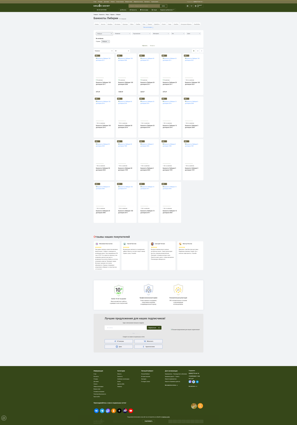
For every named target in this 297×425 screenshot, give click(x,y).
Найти (163, 6)
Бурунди (125, 24)
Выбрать (152, 45)
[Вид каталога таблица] (201, 51)
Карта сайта (97, 396)
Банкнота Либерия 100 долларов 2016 (103, 126)
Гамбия (138, 24)
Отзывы (100, 1)
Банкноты (134, 10)
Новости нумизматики (170, 379)
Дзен (120, 346)
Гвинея (150, 24)
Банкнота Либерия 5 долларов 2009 (191, 126)
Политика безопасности (100, 394)
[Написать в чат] (4, 418)
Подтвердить (148, 421)
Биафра (110, 24)
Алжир (97, 24)
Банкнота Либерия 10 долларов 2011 (147, 211)
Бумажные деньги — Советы (172, 376)
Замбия (176, 24)
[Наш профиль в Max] (190, 382)
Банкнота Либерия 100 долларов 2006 (125, 83)
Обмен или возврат (98, 386)
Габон (131, 24)
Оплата (113, 1)
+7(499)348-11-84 (194, 376)
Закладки (143, 379)
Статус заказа (120, 1)
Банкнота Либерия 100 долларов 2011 (125, 211)
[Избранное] (191, 6)
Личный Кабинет (145, 374)
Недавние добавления (167, 10)
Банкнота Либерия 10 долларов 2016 (170, 126)
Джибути (156, 24)
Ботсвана (117, 24)
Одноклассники (150, 346)
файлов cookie (166, 417)
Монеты (124, 10)
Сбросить (144, 45)
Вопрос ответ (128, 1)
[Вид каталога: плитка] (194, 51)
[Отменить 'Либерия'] (108, 41)
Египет (164, 24)
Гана (144, 24)
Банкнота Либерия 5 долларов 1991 (191, 169)
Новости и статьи (138, 1)
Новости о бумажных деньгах (172, 381)
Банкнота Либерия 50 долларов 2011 (147, 83)
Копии (119, 381)
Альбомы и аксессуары (123, 379)
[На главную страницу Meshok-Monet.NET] (102, 5)
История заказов (145, 376)
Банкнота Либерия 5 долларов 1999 (169, 169)
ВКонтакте (150, 341)
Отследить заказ (145, 381)
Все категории (102, 9)
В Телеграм (120, 341)
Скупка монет (154, 1)
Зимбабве (197, 24)
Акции (155, 10)
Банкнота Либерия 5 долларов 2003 (147, 169)
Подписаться (152, 327)
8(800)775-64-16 (194, 1)
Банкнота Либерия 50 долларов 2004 (103, 169)
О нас (95, 1)
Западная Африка (186, 24)
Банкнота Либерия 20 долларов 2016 (147, 126)
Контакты (147, 1)
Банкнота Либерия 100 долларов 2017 (103, 83)
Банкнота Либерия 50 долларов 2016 (125, 126)
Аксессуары (145, 10)
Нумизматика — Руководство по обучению (176, 374)
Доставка (106, 1)
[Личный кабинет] (187, 6)
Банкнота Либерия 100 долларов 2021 (192, 83)
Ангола (103, 24)
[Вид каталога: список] (197, 51)
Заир (169, 24)
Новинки (119, 386)
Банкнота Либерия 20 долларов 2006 (103, 211)
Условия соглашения (99, 391)
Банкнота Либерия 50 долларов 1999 (125, 169)
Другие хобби (120, 384)
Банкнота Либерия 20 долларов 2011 (170, 83)
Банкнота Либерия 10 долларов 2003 (170, 211)
